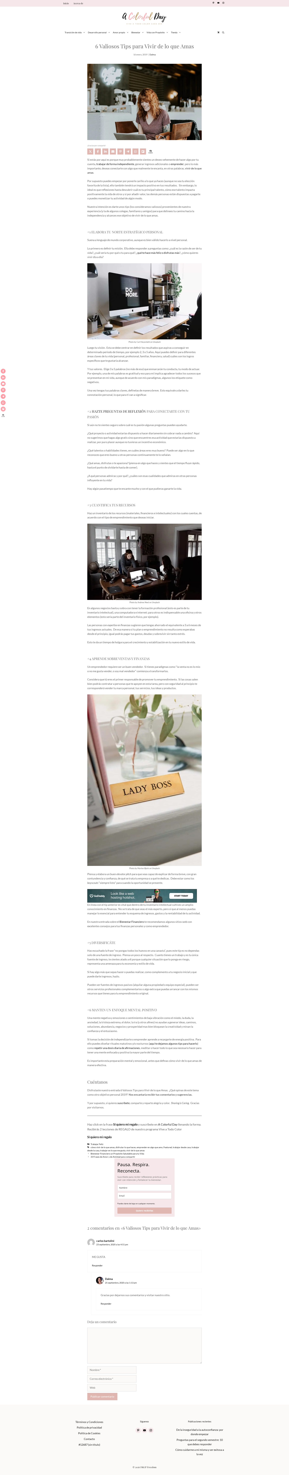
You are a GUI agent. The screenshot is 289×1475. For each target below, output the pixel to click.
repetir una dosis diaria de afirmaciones (117, 1048)
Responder (97, 1265)
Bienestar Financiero (132, 921)
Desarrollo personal (97, 32)
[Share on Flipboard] (143, 151)
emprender (177, 164)
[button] (223, 32)
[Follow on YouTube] (218, 3)
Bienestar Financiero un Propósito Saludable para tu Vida (117, 1153)
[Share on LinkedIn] (105, 151)
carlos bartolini (105, 1240)
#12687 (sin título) (89, 1444)
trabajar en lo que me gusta (112, 1150)
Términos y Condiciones (89, 1422)
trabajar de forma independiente (115, 164)
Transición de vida (73, 32)
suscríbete (123, 1103)
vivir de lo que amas (135, 1150)
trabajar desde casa (182, 1147)
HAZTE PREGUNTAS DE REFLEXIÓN (119, 411)
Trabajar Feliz (97, 1144)
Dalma (152, 54)
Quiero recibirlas (144, 1210)
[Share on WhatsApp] (135, 151)
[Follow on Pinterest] (213, 3)
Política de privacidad (89, 1427)
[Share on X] (90, 151)
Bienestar (135, 32)
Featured (167, 1147)
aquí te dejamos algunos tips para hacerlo (173, 1043)
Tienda (174, 32)
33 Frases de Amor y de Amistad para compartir (113, 1156)
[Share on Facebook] (98, 151)
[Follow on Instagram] (223, 3)
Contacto (89, 1439)
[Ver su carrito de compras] (218, 32)
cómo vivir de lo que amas (103, 1147)
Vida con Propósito (156, 32)
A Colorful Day (167, 1124)
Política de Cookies (89, 1433)
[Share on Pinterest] (120, 151)
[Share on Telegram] (128, 151)
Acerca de (78, 3)
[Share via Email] (113, 151)
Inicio (66, 3)
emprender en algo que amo (150, 1147)
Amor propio (119, 32)
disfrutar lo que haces (126, 1147)
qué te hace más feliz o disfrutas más (158, 252)
